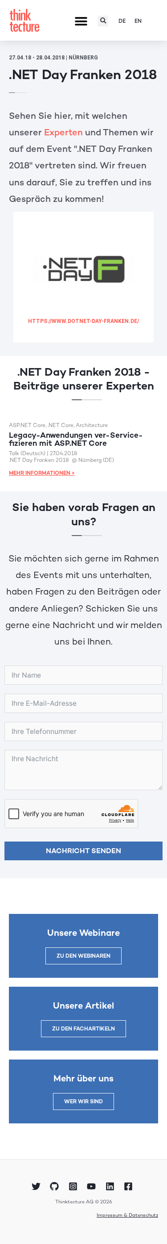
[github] (55, 1186)
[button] (81, 22)
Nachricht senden (83, 850)
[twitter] (37, 1186)
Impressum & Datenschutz (127, 1215)
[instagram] (74, 1186)
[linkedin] (110, 1186)
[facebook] (129, 1186)
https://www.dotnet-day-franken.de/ (83, 321)
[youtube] (92, 1186)
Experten (63, 132)
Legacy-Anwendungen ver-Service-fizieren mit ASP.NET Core (76, 439)
